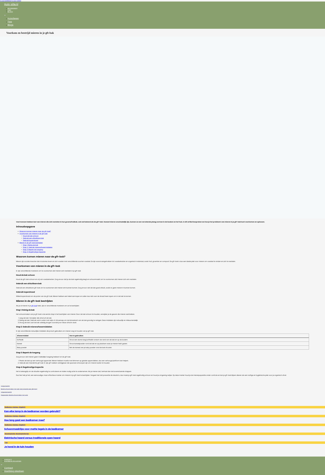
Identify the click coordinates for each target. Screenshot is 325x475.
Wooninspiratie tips (22, 434)
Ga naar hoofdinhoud (5, 0)
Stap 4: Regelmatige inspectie (34, 252)
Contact (8, 459)
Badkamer (8, 407)
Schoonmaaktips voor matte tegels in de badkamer (34, 428)
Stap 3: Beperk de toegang (33, 250)
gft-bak (34, 306)
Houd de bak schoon (31, 236)
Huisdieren (12, 8)
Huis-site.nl (11, 4)
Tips (9, 10)
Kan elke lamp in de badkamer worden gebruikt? (32, 411)
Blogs (10, 12)
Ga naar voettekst (16, 0)
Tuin (6, 443)
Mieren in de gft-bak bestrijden (31, 243)
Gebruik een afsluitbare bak (33, 238)
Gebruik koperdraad (30, 240)
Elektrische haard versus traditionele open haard (32, 437)
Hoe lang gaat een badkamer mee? (24, 420)
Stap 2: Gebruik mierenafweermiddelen (37, 247)
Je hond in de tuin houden (19, 446)
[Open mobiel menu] (1, 464)
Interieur (15, 407)
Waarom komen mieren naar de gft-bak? (35, 231)
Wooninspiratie (10, 434)
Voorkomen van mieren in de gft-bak (33, 234)
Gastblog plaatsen (12, 461)
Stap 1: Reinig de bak (30, 245)
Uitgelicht (22, 407)
